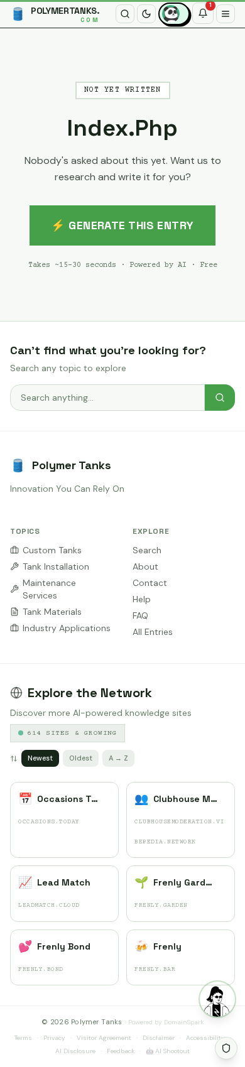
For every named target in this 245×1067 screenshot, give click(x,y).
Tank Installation (56, 566)
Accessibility (205, 1038)
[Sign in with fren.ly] (174, 14)
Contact (150, 582)
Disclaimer (159, 1038)
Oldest (80, 758)
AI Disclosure (75, 1051)
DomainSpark (184, 1022)
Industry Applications (67, 628)
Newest (40, 758)
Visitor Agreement (104, 1038)
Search (147, 550)
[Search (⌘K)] (125, 13)
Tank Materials (52, 611)
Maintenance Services (49, 589)
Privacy (54, 1038)
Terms (23, 1038)
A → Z (118, 758)
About (145, 566)
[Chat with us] (217, 999)
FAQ (140, 615)
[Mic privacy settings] (226, 1048)
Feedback (120, 1051)
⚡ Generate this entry (122, 225)
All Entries (153, 631)
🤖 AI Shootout (168, 1051)
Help (142, 599)
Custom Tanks (52, 550)
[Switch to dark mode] (146, 13)
